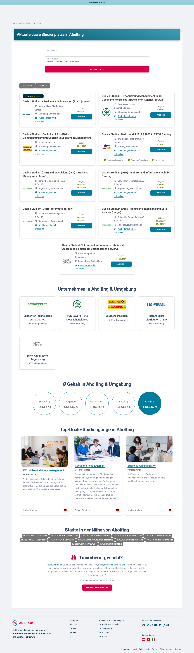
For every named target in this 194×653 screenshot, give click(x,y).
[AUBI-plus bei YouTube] (156, 625)
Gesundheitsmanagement (90, 465)
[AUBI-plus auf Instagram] (148, 625)
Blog (162, 649)
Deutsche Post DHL (116, 315)
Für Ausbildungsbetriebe (109, 624)
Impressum (126, 649)
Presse (155, 649)
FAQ (71, 637)
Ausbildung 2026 (96, 2)
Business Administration (141, 465)
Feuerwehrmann (54, 564)
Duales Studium (24, 23)
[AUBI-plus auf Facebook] (144, 625)
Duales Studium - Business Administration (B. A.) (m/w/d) (56, 101)
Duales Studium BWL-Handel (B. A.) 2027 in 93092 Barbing (136, 134)
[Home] (14, 23)
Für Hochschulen (106, 628)
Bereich (26, 86)
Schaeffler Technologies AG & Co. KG (37, 317)
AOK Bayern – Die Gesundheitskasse (77, 317)
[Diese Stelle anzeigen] (27, 114)
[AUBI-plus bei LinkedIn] (160, 625)
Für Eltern (103, 637)
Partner (73, 632)
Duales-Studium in (35, 536)
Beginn (42, 86)
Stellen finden (97, 69)
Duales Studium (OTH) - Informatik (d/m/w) (48, 208)
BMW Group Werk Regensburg (37, 357)
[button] (81, 116)
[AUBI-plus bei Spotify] (168, 625)
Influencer (108, 564)
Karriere (73, 628)
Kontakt (178, 649)
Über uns (73, 624)
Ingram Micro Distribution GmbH (156, 317)
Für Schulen (104, 632)
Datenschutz (144, 649)
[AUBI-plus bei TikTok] (163, 625)
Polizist (122, 564)
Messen (169, 649)
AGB (135, 649)
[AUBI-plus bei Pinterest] (152, 625)
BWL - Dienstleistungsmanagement (43, 470)
